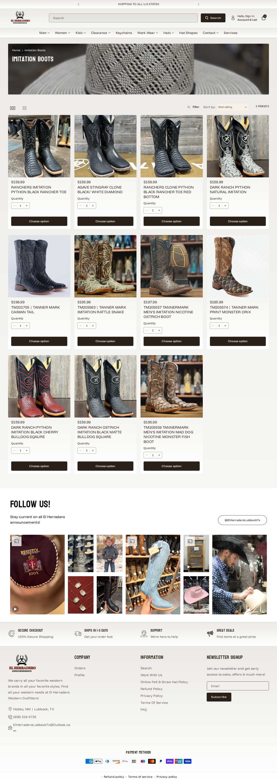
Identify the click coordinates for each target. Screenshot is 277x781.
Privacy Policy (152, 696)
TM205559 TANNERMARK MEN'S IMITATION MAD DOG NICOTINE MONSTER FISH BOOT (168, 434)
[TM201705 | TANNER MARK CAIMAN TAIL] (39, 266)
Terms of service (140, 777)
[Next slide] (198, 4)
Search (215, 18)
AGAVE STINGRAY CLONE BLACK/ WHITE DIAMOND (100, 189)
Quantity (17, 198)
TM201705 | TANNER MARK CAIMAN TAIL (35, 309)
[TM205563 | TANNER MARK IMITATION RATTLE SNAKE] (105, 266)
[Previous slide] (78, 4)
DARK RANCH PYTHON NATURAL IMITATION (230, 189)
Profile (79, 675)
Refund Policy (152, 689)
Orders (80, 668)
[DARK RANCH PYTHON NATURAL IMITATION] (238, 146)
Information (152, 657)
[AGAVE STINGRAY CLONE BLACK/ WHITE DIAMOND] (105, 146)
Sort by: (209, 107)
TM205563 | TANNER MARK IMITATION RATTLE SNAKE (101, 309)
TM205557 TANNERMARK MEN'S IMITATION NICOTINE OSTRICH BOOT (168, 312)
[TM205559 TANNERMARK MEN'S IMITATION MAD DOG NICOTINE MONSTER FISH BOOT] (172, 386)
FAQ (144, 709)
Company (82, 657)
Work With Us (151, 675)
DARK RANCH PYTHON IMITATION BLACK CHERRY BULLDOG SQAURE (34, 432)
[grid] (12, 108)
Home (16, 50)
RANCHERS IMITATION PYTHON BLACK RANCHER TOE (39, 189)
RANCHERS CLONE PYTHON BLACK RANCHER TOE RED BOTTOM (169, 192)
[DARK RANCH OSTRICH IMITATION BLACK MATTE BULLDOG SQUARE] (105, 386)
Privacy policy (167, 777)
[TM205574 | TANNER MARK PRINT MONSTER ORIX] (238, 266)
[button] (44, 33)
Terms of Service (154, 703)
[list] (24, 108)
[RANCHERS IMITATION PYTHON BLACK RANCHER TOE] (39, 146)
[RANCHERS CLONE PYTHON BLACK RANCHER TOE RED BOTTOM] (172, 146)
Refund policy (114, 777)
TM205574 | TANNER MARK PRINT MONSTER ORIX (234, 309)
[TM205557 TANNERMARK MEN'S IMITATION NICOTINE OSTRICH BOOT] (172, 266)
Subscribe (219, 697)
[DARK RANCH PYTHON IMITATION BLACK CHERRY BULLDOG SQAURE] (39, 386)
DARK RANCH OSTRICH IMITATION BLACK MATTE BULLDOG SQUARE (99, 432)
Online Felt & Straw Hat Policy (164, 682)
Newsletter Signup (225, 657)
